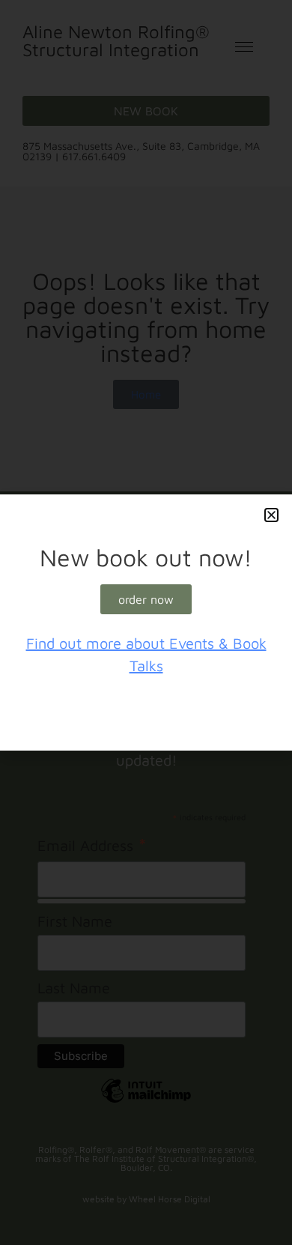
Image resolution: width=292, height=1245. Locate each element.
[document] (146, 622)
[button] (271, 515)
